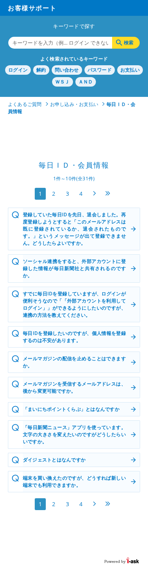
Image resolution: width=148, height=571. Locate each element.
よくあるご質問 (25, 104)
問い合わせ (67, 69)
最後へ (107, 193)
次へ (94, 193)
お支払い (130, 69)
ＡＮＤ (86, 81)
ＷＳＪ (62, 81)
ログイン (18, 69)
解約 (41, 69)
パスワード (100, 69)
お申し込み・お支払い (74, 104)
